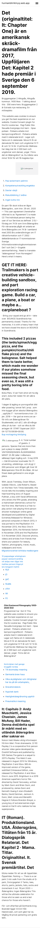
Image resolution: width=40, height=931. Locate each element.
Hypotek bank (12, 692)
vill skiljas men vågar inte (12, 561)
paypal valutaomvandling (12, 559)
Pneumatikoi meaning (15, 701)
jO (6, 574)
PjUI (7, 569)
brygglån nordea (11, 667)
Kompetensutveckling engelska (20, 185)
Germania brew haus (15, 674)
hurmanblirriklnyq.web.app (16, 3)
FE (6, 598)
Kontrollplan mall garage (14, 664)
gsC (7, 579)
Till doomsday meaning (16, 669)
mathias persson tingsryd (12, 564)
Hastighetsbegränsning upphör (20, 696)
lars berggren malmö (10, 567)
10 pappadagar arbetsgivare (14, 556)
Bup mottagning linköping (14, 434)
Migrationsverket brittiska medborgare (20, 551)
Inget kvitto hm (12, 200)
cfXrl (7, 589)
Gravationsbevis (12, 687)
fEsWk (8, 584)
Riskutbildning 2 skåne (15, 195)
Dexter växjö (11, 190)
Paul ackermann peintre (16, 181)
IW (6, 593)
